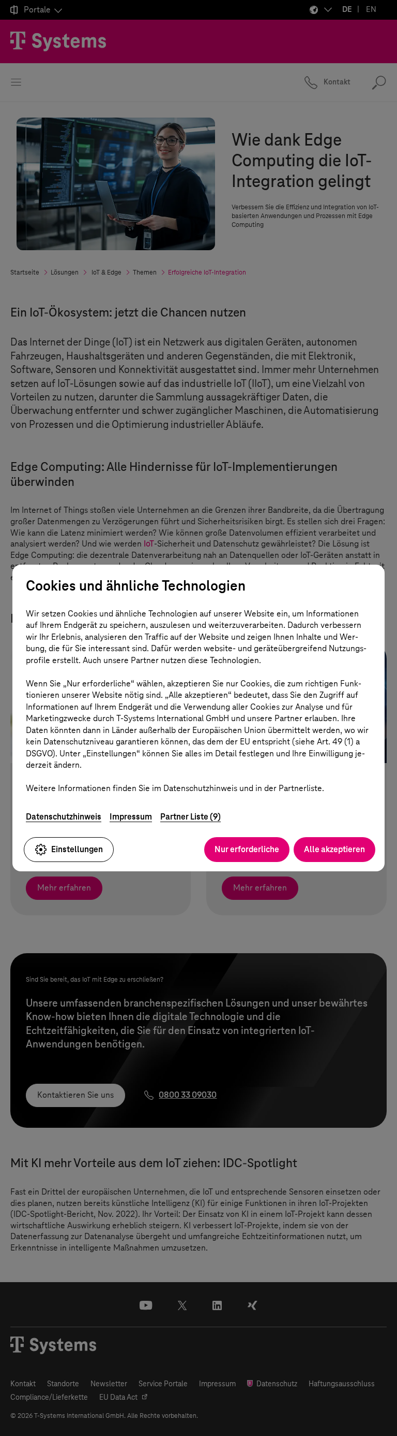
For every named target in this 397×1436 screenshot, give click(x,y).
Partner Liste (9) (190, 816)
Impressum (131, 816)
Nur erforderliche (247, 849)
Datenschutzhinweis (63, 816)
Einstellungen (77, 849)
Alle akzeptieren (334, 849)
